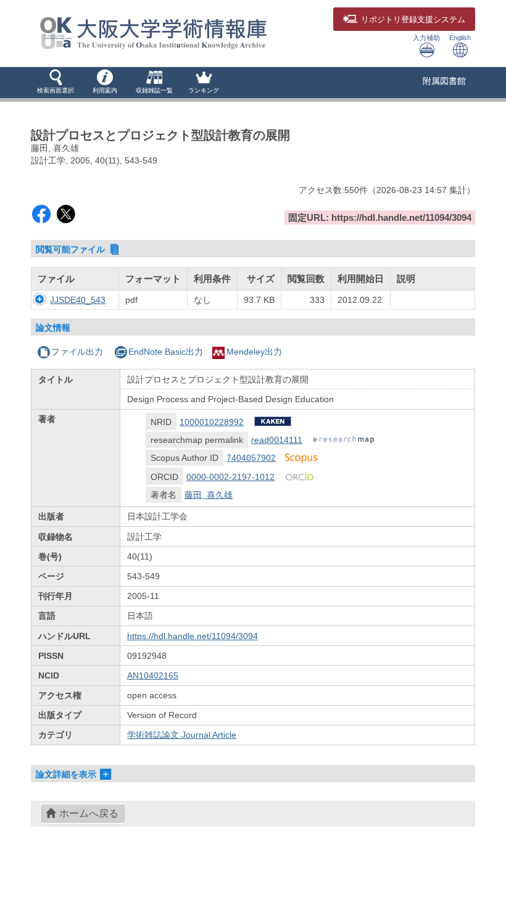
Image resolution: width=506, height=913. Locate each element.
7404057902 (251, 458)
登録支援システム (413, 19)
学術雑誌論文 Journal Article (181, 735)
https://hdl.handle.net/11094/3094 (192, 636)
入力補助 (426, 37)
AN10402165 (152, 675)
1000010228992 (212, 422)
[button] (55, 82)
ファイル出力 (77, 352)
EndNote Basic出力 (165, 352)
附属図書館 (444, 81)
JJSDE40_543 (78, 300)
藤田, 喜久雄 (209, 495)
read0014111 (276, 440)
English (460, 37)
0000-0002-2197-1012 (230, 477)
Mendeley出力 (254, 352)
